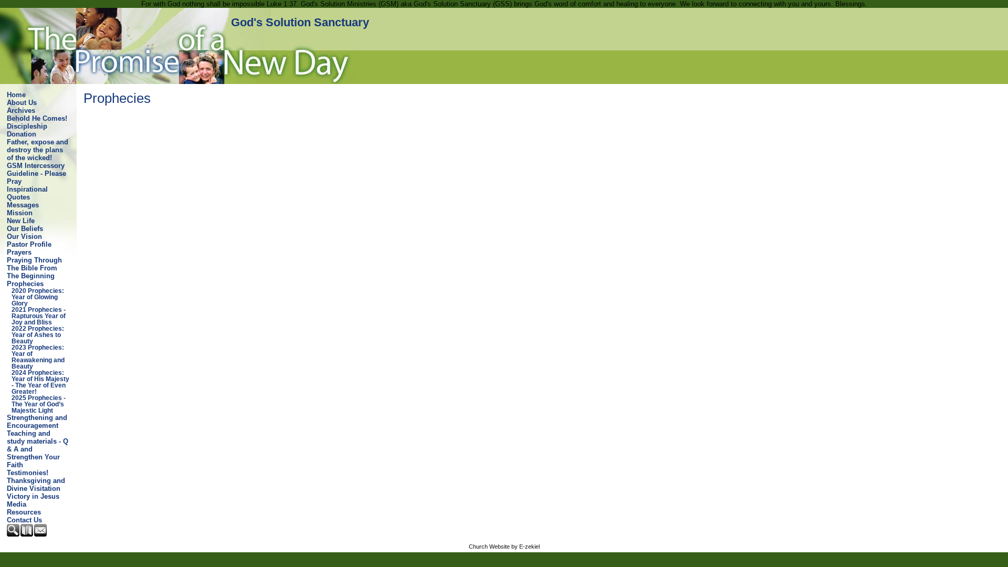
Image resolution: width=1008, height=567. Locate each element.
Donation (21, 134)
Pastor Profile (29, 244)
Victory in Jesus (33, 496)
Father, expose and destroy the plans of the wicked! (37, 150)
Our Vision (24, 236)
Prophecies (25, 284)
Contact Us (24, 520)
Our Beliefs (25, 229)
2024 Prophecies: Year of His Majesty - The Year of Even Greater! (40, 382)
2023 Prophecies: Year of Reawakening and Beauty (38, 357)
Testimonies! (27, 473)
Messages (23, 205)
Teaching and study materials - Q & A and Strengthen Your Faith (37, 449)
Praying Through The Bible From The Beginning (34, 268)
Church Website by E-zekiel (504, 546)
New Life (21, 221)
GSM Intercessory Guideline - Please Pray (36, 173)
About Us (22, 103)
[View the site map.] (27, 534)
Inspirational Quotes (27, 193)
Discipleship (27, 126)
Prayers (19, 252)
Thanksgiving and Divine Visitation (36, 484)
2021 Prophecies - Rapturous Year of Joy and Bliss (39, 316)
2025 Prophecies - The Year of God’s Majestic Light (39, 404)
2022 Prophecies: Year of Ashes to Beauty (38, 335)
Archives (21, 110)
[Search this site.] (13, 534)
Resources (24, 512)
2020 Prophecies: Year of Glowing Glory (38, 297)
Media (16, 504)
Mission (20, 213)
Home (16, 95)
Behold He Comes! (37, 118)
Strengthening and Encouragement (37, 421)
